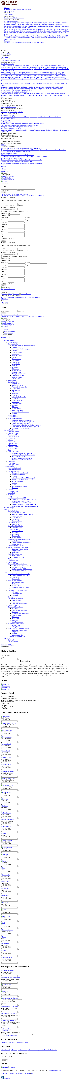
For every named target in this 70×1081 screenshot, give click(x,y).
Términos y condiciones (16, 1073)
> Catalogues (18, 1042)
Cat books (7, 151)
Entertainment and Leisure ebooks (18, 125)
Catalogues (11, 645)
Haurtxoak (15, 488)
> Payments (14, 1050)
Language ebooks (10, 112)
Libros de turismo (27, 31)
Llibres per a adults (13, 464)
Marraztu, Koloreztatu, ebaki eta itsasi (22, 479)
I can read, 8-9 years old (27, 130)
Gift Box (48, 88)
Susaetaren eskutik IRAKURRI (17, 498)
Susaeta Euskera (9, 466)
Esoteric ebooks (33, 125)
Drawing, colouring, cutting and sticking (16, 23)
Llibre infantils (12, 461)
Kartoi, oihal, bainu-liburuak (20, 473)
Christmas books (37, 24)
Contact (3, 290)
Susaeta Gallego (9, 507)
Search (3, 240)
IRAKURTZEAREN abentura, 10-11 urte (24, 504)
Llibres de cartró (12, 443)
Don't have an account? (21, 194)
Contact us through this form (9, 1035)
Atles (9, 450)
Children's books (15, 84)
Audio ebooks (55, 117)
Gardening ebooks (6, 122)
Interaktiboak (15, 476)
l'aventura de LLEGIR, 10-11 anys (22, 458)
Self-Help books (25, 156)
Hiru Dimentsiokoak (17, 481)
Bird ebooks (22, 123)
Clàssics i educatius (13, 436)
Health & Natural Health (15, 580)
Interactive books (17, 352)
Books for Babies (9, 11)
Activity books (26, 27)
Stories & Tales (32, 23)
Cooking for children (59, 69)
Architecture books (36, 160)
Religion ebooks (21, 127)
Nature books (27, 26)
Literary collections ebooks (8, 107)
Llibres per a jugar (13, 433)
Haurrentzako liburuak (14, 468)
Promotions (4, 645)
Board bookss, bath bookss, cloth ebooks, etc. (27, 117)
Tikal (10, 21)
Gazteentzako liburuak (14, 469)
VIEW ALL (4, 299)
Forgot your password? (7, 194)
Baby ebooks (19, 112)
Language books (45, 26)
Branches (3, 166)
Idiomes (10, 440)
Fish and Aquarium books (14, 150)
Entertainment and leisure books (10, 155)
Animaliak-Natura (13, 491)
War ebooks (29, 127)
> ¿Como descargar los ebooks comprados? (30, 1050)
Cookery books (5, 161)
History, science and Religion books (36, 88)
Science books (45, 29)
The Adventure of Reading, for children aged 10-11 (26, 425)
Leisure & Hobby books (39, 31)
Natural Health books (7, 156)
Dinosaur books (35, 26)
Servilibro (7, 1078)
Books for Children (13, 511)
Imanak (14, 484)
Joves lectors (11, 463)
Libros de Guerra (9, 90)
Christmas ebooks (10, 118)
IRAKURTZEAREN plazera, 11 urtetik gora (25, 506)
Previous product (5, 1029)
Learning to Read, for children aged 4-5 (15, 36)
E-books (6, 21)
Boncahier (15, 21)
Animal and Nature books (8, 87)
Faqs (2, 168)
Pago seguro (4, 1073)
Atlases (3, 112)
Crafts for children (16, 27)
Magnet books (54, 24)
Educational (58, 23)
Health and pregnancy (46, 32)
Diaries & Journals (20, 24)
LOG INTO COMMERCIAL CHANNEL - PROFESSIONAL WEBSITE (22, 196)
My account (4, 171)
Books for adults (33, 84)
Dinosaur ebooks (39, 123)
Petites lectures (12, 448)
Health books (17, 156)
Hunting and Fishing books (23, 87)
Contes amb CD (12, 435)
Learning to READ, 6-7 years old (10, 130)
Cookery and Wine (13, 522)
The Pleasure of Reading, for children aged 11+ (45, 37)
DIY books (28, 32)
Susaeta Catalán (8, 430)
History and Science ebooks (9, 127)
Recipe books (8, 29)
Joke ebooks (15, 519)
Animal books (19, 26)
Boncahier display (23, 92)
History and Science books (8, 160)
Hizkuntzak (11, 494)
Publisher (7, 41)
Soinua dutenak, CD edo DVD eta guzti (23, 478)
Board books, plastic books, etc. (45, 23)
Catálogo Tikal (35, 297)
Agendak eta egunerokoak (19, 486)
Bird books (25, 150)
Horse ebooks (30, 123)
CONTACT (4, 170)
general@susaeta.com (55, 1070)
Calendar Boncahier (12, 92)
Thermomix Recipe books (33, 29)
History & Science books (57, 26)
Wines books (13, 161)
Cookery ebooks (5, 120)
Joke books (29, 24)
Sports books (18, 31)
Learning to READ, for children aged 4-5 (24, 453)
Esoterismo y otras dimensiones (23, 90)
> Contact (25, 1042)
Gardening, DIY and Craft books (16, 88)
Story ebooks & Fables (7, 117)
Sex (6, 88)
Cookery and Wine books (15, 598)
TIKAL (14, 206)
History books (53, 29)
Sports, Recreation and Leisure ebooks (19, 539)
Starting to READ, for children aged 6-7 (23, 455)
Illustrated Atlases (19, 18)
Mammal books (50, 150)
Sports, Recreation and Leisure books (42, 87)
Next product (4, 1030)
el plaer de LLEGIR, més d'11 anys (22, 460)
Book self (3, 92)
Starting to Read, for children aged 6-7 (38, 36)
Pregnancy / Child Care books (57, 75)
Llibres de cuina (12, 445)
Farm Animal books (15, 151)
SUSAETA (6, 206)
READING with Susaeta (15, 418)
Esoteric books (50, 31)
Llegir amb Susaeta (13, 451)
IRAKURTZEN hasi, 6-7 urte (20, 501)
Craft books (21, 32)
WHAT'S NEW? (5, 337)
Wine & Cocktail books (19, 29)
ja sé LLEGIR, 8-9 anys (19, 456)
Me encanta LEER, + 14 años (20, 428)
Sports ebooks (5, 125)
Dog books (4, 150)
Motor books (15, 402)
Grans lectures (12, 438)
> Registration (53, 1050)
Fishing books (13, 153)
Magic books (11, 26)
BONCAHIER (23, 206)
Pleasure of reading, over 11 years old (22, 570)
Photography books (59, 31)
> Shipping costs (5, 1050)
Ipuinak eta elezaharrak (18, 474)
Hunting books (5, 153)
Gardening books (13, 32)
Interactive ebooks (45, 117)
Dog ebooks (15, 123)
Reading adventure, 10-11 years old (44, 130)
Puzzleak (14, 483)
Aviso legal (27, 1073)
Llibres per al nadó (13, 431)
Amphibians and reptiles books (37, 150)
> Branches (10, 1042)
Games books (30, 155)
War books (11, 31)
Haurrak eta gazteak (14, 471)
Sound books (11, 24)
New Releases (5, 297)
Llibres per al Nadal (13, 446)
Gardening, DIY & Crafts (15, 526)
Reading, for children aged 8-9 (58, 36)
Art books (60, 29)
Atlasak (10, 496)
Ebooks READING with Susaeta (17, 564)
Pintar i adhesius (12, 441)
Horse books (15, 618)
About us (3, 165)
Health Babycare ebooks (15, 554)
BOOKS (6, 8)
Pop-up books (58, 67)
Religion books (20, 160)
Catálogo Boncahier (15, 297)
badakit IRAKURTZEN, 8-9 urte (21, 503)
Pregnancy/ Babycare (15, 128)
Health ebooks (5, 128)
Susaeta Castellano (9, 340)
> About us (4, 1042)
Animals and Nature (6, 123)
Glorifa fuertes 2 (9, 18)
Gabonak (10, 489)
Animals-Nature (35, 32)
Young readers (8, 14)
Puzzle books (46, 24)
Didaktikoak (11, 493)
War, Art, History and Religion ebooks (19, 547)
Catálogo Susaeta (26, 297)
